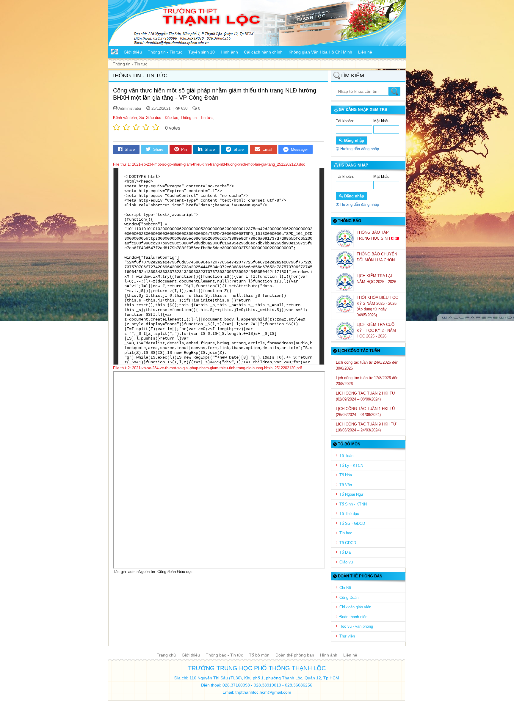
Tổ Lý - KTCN (351, 465)
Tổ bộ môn (259, 655)
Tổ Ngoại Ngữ (351, 494)
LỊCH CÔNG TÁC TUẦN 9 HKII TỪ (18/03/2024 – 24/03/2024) (366, 427)
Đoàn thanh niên (353, 617)
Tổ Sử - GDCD (352, 523)
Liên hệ (350, 655)
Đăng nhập (353, 140)
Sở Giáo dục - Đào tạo (158, 117)
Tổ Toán (346, 455)
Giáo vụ (346, 562)
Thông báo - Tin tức (224, 655)
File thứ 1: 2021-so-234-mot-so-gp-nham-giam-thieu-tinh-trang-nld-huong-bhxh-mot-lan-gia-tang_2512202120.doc (209, 164)
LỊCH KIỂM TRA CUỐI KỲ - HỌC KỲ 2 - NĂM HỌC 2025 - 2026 (376, 330)
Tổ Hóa (345, 475)
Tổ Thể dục (349, 513)
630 (183, 108)
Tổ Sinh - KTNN (353, 504)
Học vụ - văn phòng (356, 626)
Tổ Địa (345, 552)
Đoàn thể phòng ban (294, 655)
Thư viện (347, 636)
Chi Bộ (345, 587)
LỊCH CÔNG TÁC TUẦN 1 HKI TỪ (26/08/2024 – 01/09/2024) (365, 411)
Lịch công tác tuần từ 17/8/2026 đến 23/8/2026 (367, 381)
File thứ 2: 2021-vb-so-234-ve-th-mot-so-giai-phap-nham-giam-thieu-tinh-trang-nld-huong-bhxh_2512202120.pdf (207, 368)
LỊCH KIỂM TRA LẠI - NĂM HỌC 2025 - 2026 (377, 279)
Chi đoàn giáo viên (355, 607)
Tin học (345, 533)
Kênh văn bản (125, 117)
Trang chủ (166, 655)
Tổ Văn (345, 485)
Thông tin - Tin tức (197, 117)
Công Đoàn (348, 597)
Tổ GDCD (347, 543)
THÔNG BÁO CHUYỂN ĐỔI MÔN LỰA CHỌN (377, 257)
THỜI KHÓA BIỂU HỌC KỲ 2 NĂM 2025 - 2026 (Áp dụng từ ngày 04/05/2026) (377, 306)
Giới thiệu (191, 655)
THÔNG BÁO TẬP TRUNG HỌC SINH (374, 235)
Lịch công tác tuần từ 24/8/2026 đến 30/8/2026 (367, 365)
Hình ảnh (328, 655)
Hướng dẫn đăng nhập (359, 149)
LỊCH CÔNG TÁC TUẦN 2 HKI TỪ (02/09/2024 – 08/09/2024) (365, 396)
